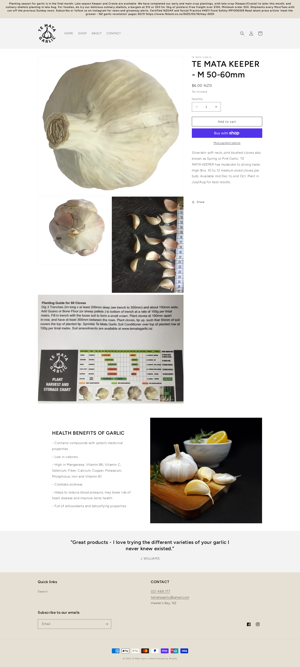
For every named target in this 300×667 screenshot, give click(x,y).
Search (43, 591)
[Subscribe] (106, 624)
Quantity (197, 98)
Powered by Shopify (166, 658)
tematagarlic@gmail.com (170, 597)
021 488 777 (160, 591)
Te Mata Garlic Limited (143, 658)
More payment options (227, 142)
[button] (242, 33)
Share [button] (201, 202)
